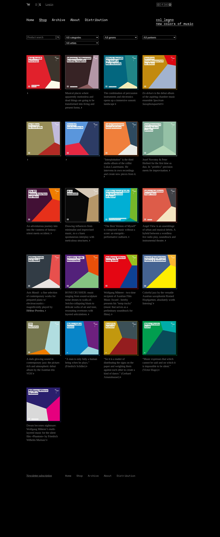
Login (49, 4)
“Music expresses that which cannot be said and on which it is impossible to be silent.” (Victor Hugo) (158, 364)
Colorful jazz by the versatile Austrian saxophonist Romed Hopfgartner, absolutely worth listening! (158, 298)
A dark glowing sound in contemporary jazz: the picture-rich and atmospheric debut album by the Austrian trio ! (43, 366)
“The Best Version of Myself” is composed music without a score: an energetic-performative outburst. (120, 231)
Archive (58, 20)
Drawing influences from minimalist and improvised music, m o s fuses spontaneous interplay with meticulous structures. (79, 233)
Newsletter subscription (39, 475)
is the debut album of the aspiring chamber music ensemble (158, 98)
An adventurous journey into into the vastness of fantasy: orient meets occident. (42, 230)
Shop (43, 20)
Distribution (96, 20)
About (75, 20)
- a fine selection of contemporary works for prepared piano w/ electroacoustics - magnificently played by (41, 301)
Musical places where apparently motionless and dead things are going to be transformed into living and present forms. (79, 100)
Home (30, 20)
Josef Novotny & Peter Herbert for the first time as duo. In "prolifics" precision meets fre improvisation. (157, 165)
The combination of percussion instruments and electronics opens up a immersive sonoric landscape (120, 98)
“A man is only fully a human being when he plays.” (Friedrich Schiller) (81, 363)
